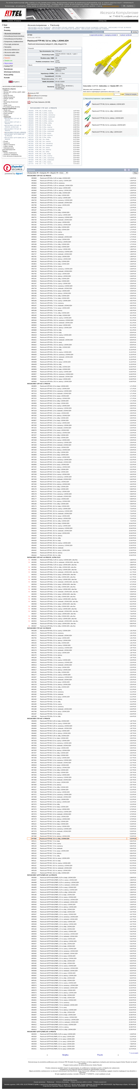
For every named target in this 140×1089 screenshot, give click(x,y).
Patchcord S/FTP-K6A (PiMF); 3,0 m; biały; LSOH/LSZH (57, 963)
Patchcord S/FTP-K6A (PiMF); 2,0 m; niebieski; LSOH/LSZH (59, 953)
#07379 (34, 831)
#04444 (34, 555)
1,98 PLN (133, 246)
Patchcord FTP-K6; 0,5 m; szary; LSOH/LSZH (54, 748)
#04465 (34, 887)
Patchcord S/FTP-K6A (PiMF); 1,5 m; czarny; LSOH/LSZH (58, 931)
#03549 (34, 582)
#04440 (34, 545)
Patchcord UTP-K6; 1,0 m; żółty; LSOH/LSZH (54, 418)
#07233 (34, 457)
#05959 (34, 371)
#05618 (34, 799)
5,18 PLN (133, 1036)
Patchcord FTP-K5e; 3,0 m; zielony (51, 699)
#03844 (34, 183)
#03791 (34, 256)
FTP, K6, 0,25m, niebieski (45, 117)
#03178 (34, 679)
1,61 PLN (133, 630)
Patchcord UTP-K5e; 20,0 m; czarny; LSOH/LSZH (55, 352)
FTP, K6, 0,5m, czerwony (44, 129)
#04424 (34, 349)
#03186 (34, 709)
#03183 (34, 699)
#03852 (34, 246)
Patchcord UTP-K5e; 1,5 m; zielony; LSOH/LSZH (55, 242)
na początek (134, 1053)
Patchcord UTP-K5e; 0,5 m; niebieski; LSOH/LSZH (56, 202)
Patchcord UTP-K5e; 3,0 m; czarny (51, 266)
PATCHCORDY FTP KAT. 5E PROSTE (120, 27)
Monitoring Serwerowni (11, 102)
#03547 (34, 626)
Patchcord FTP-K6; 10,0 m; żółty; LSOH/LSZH (54, 873)
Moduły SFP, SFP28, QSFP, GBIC (14, 92)
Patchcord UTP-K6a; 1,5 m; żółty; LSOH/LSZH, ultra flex (57, 596)
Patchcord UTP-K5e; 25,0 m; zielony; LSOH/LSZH (56, 381)
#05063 (34, 961)
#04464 (34, 728)
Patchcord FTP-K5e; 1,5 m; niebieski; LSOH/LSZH (56, 665)
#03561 (34, 599)
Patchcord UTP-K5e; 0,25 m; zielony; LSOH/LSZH (56, 190)
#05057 (34, 943)
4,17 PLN (133, 569)
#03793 (34, 291)
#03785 (34, 652)
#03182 (34, 694)
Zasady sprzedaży (39, 1082)
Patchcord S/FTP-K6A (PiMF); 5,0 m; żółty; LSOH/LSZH (57, 995)
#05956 (34, 381)
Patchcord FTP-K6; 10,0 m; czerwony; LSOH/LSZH (56, 865)
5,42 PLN (133, 929)
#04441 (34, 548)
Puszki (100, 1055)
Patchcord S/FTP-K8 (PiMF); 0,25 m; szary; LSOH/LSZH (57, 1034)
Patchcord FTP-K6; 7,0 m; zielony (50, 853)
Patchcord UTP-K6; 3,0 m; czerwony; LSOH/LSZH (56, 459)
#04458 (34, 731)
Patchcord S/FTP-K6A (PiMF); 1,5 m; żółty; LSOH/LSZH (57, 943)
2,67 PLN (133, 772)
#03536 (34, 604)
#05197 (34, 701)
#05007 (34, 242)
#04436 (34, 535)
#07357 (34, 753)
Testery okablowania (10, 153)
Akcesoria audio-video (11, 52)
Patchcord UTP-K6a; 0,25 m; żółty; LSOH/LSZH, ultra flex (58, 567)
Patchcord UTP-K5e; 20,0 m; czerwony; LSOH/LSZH (56, 354)
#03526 (34, 1036)
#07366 (34, 777)
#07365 (34, 784)
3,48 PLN (133, 894)
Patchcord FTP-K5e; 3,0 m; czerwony (52, 692)
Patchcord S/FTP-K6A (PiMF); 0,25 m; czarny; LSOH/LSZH (58, 880)
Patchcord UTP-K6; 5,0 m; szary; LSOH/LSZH (54, 481)
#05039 (34, 521)
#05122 (34, 855)
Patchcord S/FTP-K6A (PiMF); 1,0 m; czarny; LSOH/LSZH (58, 914)
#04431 (34, 526)
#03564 (34, 567)
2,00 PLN (133, 403)
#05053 (34, 931)
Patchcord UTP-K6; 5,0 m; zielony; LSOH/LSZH (55, 484)
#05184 (34, 929)
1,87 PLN (133, 645)
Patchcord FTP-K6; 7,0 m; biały (50, 841)
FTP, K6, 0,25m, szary (43, 119)
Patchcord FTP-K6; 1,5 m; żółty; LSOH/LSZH (54, 787)
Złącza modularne (9, 144)
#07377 (34, 821)
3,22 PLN (133, 454)
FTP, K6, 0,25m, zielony (44, 121)
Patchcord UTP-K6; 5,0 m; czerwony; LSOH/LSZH (56, 477)
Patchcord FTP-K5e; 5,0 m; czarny (51, 704)
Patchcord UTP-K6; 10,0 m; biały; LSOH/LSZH (54, 506)
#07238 (34, 474)
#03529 (34, 1044)
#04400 (34, 997)
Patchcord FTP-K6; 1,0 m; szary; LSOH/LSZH (54, 765)
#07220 (34, 415)
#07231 (34, 442)
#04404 (34, 1007)
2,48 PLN (133, 264)
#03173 (34, 645)
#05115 (34, 824)
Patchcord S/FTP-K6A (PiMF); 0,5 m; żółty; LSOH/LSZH (57, 909)
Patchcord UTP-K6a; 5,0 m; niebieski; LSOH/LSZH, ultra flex (59, 621)
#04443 (34, 552)
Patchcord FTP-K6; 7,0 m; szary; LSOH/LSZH (54, 851)
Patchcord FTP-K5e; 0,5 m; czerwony (52, 633)
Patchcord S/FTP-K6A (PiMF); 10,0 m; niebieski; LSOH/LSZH (59, 1022)
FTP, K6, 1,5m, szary (43, 162)
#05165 (34, 315)
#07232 (34, 452)
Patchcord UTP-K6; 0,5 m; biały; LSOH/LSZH (54, 386)
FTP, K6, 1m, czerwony (44, 143)
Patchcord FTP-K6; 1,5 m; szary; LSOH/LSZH (54, 782)
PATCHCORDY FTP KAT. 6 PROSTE (39, 29)
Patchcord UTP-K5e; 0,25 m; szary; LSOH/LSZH (55, 188)
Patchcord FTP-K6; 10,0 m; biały (50, 860)
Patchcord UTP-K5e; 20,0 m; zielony (51, 359)
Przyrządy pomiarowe (11, 44)
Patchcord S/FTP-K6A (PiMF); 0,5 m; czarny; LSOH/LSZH (58, 897)
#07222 (34, 418)
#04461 (34, 723)
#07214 (34, 393)
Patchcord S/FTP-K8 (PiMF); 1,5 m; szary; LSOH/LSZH (57, 1041)
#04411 (34, 1022)
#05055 (34, 941)
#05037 (34, 518)
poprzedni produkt (97, 35)
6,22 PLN (133, 599)
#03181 (34, 689)
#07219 (34, 410)
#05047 (34, 914)
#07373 (34, 809)
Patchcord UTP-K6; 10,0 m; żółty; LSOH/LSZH (54, 521)
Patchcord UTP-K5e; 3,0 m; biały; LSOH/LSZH (54, 264)
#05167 (34, 305)
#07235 (34, 467)
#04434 (34, 530)
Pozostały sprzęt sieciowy (12, 107)
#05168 (34, 310)
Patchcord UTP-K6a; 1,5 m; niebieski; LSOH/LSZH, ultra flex (59, 591)
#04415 (34, 332)
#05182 (34, 963)
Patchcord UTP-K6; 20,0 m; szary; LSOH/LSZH (55, 550)
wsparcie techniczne (36, 98)
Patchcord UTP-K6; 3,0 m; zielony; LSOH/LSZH (55, 467)
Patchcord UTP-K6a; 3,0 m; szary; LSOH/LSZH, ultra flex (58, 613)
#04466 (34, 877)
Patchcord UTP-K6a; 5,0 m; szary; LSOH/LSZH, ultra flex (58, 623)
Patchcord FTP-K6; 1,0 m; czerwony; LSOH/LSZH (55, 760)
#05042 (34, 902)
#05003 (34, 239)
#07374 (34, 814)
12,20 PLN (132, 980)
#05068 (34, 968)
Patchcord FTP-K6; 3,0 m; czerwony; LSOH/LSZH (55, 811)
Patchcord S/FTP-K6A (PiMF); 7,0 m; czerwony (54, 1002)
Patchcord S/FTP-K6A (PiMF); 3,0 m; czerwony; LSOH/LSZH (59, 968)
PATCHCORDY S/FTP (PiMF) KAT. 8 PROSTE (95, 29)
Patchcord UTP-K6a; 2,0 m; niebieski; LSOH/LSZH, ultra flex (59, 601)
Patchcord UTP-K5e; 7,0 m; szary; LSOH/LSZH (55, 308)
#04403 (34, 1005)
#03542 (34, 577)
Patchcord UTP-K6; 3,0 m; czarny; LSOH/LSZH (55, 457)
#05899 (34, 330)
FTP (56, 51)
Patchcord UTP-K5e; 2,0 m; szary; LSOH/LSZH (55, 256)
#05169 (34, 308)
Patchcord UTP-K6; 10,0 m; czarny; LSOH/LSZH (55, 508)
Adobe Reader (97, 1065)
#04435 (34, 533)
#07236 (34, 459)
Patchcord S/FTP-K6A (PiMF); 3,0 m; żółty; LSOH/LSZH (57, 978)
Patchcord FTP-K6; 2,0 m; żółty (50, 804)
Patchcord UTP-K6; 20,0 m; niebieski (51, 548)
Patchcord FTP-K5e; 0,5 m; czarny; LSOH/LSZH (55, 630)
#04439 (34, 543)
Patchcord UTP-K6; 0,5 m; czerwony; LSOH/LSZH (56, 391)
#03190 (34, 207)
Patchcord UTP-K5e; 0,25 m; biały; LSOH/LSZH (55, 178)
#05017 (34, 670)
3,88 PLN (133, 560)
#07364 (34, 780)
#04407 (34, 1014)
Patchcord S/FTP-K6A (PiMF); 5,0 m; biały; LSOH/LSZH (57, 980)
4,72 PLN (133, 579)
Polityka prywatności (100, 1082)
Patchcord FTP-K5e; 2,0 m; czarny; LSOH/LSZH (55, 674)
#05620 (34, 833)
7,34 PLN (133, 506)
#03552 (34, 611)
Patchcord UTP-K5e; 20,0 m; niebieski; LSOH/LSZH (56, 357)
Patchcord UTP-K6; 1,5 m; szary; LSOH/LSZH (54, 430)
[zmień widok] (125, 170)
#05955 (34, 376)
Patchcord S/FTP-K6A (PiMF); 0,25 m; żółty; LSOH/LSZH (58, 892)
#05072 (34, 988)
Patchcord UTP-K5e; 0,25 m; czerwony (52, 183)
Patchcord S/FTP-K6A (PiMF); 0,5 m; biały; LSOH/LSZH (57, 894)
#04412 (34, 1024)
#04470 (34, 890)
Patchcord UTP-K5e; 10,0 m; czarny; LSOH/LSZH (55, 318)
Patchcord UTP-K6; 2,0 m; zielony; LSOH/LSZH (55, 450)
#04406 (34, 1012)
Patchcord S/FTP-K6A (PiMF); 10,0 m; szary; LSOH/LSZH (58, 1024)
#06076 (34, 430)
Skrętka (65, 1055)
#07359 (34, 762)
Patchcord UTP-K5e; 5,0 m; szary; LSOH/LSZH (55, 291)
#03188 (34, 706)
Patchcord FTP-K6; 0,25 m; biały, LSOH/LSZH (54, 721)
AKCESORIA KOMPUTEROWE (12, 86)
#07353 (34, 740)
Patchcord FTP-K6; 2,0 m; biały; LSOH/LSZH (54, 789)
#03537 (34, 613)
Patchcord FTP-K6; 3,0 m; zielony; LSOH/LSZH (55, 819)
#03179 (34, 684)
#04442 (34, 550)
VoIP (5, 100)
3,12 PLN (133, 689)
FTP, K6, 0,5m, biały (43, 125)
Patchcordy (7, 116)
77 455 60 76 (118, 16)
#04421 (34, 340)
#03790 (34, 222)
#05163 (34, 327)
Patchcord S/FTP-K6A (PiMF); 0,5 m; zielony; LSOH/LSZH (58, 907)
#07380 (34, 836)
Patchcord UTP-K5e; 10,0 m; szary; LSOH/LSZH (55, 325)
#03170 (34, 635)
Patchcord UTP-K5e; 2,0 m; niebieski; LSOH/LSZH (56, 254)
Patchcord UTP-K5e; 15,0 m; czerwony (52, 337)
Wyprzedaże (8, 63)
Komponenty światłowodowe (13, 41)
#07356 (34, 743)
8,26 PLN (133, 963)
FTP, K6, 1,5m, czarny (43, 155)
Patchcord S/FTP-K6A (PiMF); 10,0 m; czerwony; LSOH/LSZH (59, 1019)
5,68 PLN (133, 489)
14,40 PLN (132, 367)
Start (5, 25)
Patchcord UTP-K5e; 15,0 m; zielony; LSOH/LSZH (56, 344)
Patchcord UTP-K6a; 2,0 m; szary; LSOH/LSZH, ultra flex (58, 604)
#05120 (34, 846)
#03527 (34, 1039)
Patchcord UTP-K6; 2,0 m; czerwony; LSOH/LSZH (56, 442)
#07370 (34, 802)
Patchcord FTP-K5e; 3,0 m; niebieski (51, 694)
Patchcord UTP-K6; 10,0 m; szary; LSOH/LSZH (55, 516)
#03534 (34, 584)
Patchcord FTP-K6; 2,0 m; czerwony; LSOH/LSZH (55, 794)
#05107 (34, 863)
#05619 (34, 816)
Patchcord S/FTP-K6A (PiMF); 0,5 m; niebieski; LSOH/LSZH (59, 902)
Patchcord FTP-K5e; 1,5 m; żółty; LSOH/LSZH (54, 672)
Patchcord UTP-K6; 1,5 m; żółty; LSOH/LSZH (54, 435)
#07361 (34, 760)
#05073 (34, 992)
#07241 (34, 477)
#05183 (34, 946)
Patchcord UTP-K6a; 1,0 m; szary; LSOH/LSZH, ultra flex (58, 584)
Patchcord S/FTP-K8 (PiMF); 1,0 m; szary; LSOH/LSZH (57, 1039)
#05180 (34, 503)
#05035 (34, 508)
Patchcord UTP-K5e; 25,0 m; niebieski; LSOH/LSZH (56, 376)
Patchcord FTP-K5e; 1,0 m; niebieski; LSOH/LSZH (56, 650)
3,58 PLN (133, 281)
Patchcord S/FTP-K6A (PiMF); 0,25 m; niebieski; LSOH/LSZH (59, 885)
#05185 (34, 912)
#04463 (34, 735)
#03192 (34, 224)
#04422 (34, 344)
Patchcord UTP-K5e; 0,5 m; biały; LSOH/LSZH (54, 195)
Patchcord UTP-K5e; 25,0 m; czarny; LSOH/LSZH (55, 371)
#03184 (34, 692)
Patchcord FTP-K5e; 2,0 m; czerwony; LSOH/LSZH (56, 677)
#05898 (34, 362)
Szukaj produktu (9, 55)
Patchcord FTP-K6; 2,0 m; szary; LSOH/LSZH (54, 799)
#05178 (34, 494)
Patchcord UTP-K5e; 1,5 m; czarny (51, 232)
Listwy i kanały (8, 146)
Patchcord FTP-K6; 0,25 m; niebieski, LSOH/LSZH (56, 728)
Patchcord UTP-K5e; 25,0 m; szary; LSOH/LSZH (55, 379)
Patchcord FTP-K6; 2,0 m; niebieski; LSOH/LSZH (55, 797)
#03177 (34, 674)
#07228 (34, 440)
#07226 (34, 425)
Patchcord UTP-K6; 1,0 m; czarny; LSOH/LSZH (55, 405)
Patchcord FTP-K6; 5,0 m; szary (50, 833)
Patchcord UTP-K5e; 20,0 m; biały (51, 349)
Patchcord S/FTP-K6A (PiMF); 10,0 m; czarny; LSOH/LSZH (58, 1017)
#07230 (34, 450)
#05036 (34, 513)
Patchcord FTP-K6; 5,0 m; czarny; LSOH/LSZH (55, 826)
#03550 (34, 591)
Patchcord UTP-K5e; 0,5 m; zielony (51, 207)
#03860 (34, 472)
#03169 (34, 630)
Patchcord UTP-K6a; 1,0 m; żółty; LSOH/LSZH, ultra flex (57, 587)
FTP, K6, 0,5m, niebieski (44, 131)
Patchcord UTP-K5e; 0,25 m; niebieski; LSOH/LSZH (56, 185)
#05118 (34, 848)
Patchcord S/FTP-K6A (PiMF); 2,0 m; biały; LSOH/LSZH (57, 946)
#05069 (34, 978)
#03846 (34, 190)
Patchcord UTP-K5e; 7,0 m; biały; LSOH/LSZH (54, 298)
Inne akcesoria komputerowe (12, 156)
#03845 (34, 180)
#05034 (34, 516)
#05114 (34, 806)
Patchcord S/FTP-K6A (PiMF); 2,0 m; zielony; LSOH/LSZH (58, 958)
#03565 (34, 562)
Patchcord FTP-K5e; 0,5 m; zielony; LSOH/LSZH (55, 640)
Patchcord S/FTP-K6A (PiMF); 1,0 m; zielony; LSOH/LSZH (58, 924)
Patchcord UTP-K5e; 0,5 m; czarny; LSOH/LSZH (55, 197)
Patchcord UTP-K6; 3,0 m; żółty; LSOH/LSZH (54, 469)
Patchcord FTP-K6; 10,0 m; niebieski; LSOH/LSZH (56, 868)
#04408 (34, 1017)
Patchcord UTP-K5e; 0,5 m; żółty (50, 210)
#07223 (34, 423)
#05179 (34, 489)
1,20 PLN (133, 195)
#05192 (34, 295)
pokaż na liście (126, 35)
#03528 (34, 1041)
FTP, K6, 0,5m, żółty (43, 137)
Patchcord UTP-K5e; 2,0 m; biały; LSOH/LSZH (54, 246)
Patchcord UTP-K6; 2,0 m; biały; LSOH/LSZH (54, 437)
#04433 (34, 528)
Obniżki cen (8, 60)
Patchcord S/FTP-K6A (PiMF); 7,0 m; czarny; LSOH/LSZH (58, 1000)
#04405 (34, 1010)
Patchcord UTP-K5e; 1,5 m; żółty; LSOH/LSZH (54, 244)
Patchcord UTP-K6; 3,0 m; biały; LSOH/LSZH (54, 454)
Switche (6, 90)
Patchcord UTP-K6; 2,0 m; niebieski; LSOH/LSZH (55, 445)
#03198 (34, 293)
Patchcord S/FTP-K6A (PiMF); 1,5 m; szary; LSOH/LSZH (57, 939)
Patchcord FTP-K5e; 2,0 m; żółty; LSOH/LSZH (54, 687)
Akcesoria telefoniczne (11, 50)
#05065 (34, 965)
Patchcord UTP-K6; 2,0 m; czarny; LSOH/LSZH (55, 440)
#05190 (34, 261)
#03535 (34, 594)
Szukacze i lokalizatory (11, 154)
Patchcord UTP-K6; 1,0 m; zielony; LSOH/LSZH (55, 415)
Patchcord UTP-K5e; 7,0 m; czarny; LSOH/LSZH (55, 300)
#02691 (34, 396)
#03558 (34, 569)
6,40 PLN (133, 946)
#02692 (34, 413)
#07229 (34, 445)
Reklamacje (50, 1082)
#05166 (34, 300)
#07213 (34, 388)
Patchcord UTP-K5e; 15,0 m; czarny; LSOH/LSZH (55, 335)
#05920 (34, 325)
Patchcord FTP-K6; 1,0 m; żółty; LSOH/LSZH (107, 132)
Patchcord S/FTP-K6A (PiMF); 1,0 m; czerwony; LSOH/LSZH (59, 916)
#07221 (34, 408)
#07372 (34, 804)
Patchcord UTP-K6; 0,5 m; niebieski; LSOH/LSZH (55, 393)
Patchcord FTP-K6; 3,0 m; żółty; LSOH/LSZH (107, 111)
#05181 (34, 980)
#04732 (34, 251)
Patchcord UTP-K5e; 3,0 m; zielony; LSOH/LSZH (55, 276)
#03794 (34, 638)
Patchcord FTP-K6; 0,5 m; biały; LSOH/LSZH (54, 738)
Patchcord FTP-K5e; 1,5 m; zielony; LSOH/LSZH (55, 670)
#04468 (34, 882)
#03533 (34, 574)
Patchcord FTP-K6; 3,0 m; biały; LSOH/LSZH (54, 806)
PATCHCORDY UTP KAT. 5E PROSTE (39, 27)
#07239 (34, 479)
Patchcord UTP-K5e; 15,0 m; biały (51, 332)
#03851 (34, 229)
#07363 (34, 775)
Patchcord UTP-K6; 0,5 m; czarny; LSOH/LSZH (55, 388)
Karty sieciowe (8, 95)
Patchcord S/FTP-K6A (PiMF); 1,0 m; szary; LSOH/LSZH (57, 921)
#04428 (34, 359)
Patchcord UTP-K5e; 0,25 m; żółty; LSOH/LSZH (55, 193)
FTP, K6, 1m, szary (42, 147)
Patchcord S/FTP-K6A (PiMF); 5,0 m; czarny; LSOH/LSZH (58, 983)
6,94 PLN (133, 841)
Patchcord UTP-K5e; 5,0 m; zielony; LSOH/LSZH (55, 293)
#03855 (34, 386)
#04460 (34, 726)
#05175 (34, 496)
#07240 (34, 484)
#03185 (34, 704)
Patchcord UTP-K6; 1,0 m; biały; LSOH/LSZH (54, 403)
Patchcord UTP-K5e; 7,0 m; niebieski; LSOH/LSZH (56, 305)
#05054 (34, 936)
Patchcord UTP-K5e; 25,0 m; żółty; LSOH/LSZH (55, 367)
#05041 (34, 897)
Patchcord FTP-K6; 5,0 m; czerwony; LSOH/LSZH (109, 125)
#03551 (34, 601)
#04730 (34, 200)
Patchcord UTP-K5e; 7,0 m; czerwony (52, 303)
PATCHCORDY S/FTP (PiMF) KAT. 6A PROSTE (66, 29)
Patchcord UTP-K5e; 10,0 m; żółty (51, 330)
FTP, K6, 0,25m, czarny (44, 113)
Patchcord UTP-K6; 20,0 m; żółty (50, 555)
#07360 (34, 767)
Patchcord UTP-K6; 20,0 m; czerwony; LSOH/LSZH (56, 545)
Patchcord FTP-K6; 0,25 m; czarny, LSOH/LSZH (55, 723)
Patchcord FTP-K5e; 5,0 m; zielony (51, 714)
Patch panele (8, 113)
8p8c (57, 67)
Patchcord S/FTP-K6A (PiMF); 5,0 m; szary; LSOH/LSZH (57, 990)
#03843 (34, 185)
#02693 (34, 447)
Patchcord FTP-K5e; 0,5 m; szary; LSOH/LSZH (55, 638)
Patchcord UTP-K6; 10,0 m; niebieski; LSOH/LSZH (56, 513)
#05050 (34, 916)
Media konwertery (9, 97)
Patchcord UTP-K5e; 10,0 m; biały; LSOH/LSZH (55, 315)
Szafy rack (7, 110)
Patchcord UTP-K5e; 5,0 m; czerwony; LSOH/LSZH (56, 286)
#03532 (34, 564)
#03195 (34, 266)
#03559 (34, 579)
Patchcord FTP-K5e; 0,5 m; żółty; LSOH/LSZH (54, 643)
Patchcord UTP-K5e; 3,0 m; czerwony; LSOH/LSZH (56, 269)
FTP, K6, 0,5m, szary (43, 133)
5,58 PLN (133, 589)
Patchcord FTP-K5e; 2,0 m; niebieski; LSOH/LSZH (56, 679)
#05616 (34, 765)
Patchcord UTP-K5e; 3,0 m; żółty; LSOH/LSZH (54, 278)
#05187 (34, 210)
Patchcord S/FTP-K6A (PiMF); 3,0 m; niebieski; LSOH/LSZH (59, 970)
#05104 (34, 755)
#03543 (34, 587)
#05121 (34, 841)
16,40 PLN (132, 997)
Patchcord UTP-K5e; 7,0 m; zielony (51, 310)
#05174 (34, 491)
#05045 (34, 909)
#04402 (34, 1002)
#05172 (34, 313)
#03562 (34, 609)
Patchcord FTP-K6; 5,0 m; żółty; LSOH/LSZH (54, 838)
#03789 (34, 205)
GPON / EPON (8, 98)
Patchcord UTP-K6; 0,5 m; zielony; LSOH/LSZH (55, 398)
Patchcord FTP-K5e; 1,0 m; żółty (50, 657)
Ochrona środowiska (62, 1082)
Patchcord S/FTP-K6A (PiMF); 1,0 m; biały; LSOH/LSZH (57, 912)
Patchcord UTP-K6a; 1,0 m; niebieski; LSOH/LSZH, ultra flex (59, 582)
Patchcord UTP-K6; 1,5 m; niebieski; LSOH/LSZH (55, 428)
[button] (14, 169)
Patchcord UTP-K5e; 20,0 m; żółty (51, 364)
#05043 (34, 907)
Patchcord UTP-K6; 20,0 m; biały (50, 540)
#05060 (34, 953)
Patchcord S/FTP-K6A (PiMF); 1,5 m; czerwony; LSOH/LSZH (59, 934)
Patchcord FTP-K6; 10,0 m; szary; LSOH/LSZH (55, 858)
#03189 (34, 197)
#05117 (34, 843)
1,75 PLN (133, 229)
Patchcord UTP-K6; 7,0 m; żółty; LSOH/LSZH (54, 503)
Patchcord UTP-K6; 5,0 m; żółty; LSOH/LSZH (54, 486)
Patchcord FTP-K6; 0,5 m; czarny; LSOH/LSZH (55, 740)
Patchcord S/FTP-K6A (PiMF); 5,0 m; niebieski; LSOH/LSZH (59, 988)
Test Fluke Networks (38, 102)
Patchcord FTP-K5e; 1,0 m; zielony (51, 655)
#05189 (34, 244)
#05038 (34, 511)
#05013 (34, 667)
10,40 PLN (132, 523)
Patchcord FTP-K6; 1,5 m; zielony (50, 784)
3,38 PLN (133, 1034)
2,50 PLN (133, 674)
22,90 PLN (132, 1014)
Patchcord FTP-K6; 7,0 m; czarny (50, 843)
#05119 (34, 853)
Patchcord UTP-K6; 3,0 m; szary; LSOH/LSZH (54, 464)
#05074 (34, 985)
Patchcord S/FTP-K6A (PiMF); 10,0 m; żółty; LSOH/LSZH (58, 1029)
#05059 (34, 948)
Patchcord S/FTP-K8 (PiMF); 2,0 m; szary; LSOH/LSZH (57, 1044)
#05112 (34, 873)
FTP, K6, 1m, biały (42, 139)
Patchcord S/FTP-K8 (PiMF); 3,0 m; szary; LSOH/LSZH (57, 1046)
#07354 (34, 745)
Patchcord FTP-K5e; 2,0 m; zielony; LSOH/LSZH (55, 684)
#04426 (34, 354)
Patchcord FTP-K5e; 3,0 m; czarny (51, 689)
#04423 (34, 347)
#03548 (34, 572)
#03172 (34, 633)
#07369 (34, 797)
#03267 (34, 677)
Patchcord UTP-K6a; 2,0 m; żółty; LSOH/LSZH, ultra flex (57, 606)
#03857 (34, 420)
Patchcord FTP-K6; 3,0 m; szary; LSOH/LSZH (54, 816)
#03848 (34, 178)
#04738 (34, 271)
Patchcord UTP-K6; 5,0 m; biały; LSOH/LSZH (54, 472)
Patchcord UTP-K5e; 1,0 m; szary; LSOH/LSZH (55, 222)
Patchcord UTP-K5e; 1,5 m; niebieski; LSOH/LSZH (56, 237)
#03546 (34, 616)
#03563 (34, 618)
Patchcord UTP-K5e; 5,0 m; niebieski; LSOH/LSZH (56, 288)
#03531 (34, 1049)
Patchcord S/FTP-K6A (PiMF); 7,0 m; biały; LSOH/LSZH (57, 997)
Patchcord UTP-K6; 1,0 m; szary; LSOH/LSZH (54, 413)
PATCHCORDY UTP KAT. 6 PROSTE (63, 27)
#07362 (34, 770)
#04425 (34, 352)
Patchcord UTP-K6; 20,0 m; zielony (51, 552)
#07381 (34, 829)
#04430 (34, 523)
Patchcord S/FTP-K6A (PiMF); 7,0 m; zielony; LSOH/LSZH (58, 1010)
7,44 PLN (133, 609)
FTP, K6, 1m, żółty (42, 151)
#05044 (34, 899)
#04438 (34, 540)
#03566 (34, 560)
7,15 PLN (133, 1041)
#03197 (34, 283)
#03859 (34, 454)
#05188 (34, 227)
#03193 (34, 249)
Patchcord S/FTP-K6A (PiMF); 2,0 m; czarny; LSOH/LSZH (58, 948)
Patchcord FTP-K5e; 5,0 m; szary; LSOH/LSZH (55, 711)
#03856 (34, 403)
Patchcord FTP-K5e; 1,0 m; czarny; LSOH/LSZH (55, 645)
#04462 (34, 733)
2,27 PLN (133, 755)
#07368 (34, 792)
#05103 (34, 738)
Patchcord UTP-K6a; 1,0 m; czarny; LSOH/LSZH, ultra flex (58, 579)
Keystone (7, 143)
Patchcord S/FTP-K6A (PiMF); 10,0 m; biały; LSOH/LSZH (58, 1014)
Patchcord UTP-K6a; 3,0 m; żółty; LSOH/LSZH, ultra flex (57, 616)
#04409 (34, 1019)
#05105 (34, 772)
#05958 (34, 369)
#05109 (34, 870)
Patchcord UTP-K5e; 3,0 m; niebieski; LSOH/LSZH (56, 271)
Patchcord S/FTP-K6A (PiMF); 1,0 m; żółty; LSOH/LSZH (57, 926)
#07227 (34, 435)
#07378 (34, 826)
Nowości (7, 58)
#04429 (34, 364)
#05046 (34, 921)
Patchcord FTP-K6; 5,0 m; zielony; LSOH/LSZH (108, 118)
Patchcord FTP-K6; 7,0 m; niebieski (51, 848)
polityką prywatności (111, 6)
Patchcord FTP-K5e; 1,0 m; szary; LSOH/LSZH (55, 652)
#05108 (34, 868)
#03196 (34, 276)
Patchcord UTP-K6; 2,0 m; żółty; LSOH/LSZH (54, 452)
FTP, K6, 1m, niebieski (43, 145)
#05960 (34, 379)
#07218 (34, 405)
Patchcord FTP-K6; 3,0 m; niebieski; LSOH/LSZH (55, 814)
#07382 (34, 838)
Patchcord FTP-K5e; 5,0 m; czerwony (52, 706)
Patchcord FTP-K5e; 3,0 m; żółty (50, 701)
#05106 (34, 858)
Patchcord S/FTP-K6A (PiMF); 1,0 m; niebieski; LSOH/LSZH (59, 919)
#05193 (34, 643)
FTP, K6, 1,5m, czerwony (44, 157)
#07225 (34, 432)
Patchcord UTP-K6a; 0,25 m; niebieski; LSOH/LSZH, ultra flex (59, 562)
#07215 (34, 398)
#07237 (34, 469)
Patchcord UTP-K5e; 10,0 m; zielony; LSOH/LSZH (56, 327)
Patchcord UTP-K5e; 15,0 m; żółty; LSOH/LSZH (55, 347)
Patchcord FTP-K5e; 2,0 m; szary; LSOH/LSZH (55, 682)
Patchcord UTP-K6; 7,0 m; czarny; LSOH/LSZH (55, 491)
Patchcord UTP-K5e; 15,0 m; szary (51, 342)
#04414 (34, 1029)
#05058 (34, 956)
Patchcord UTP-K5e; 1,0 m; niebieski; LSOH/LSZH (56, 220)
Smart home (7, 105)
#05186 (34, 894)
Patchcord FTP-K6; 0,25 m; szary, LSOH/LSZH (54, 731)
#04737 (34, 254)
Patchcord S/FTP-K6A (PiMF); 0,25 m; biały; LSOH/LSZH (58, 877)
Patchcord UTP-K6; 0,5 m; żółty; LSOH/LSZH (54, 401)
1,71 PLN (133, 386)
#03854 (34, 281)
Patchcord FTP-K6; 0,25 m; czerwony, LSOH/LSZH (56, 726)
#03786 (34, 682)
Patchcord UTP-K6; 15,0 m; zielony (51, 535)
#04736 (34, 220)
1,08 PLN (133, 178)
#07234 (34, 462)
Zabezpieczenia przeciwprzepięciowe (8, 148)
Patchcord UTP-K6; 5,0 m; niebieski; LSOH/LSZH (55, 479)
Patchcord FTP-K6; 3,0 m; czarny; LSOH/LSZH (55, 809)
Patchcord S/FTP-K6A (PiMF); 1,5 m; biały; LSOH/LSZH (57, 929)
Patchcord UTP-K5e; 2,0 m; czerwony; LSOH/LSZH (56, 251)
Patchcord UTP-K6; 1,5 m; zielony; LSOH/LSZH (55, 432)
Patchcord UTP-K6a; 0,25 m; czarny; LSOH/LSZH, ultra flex (59, 560)
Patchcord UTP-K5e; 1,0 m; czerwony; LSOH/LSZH (56, 217)
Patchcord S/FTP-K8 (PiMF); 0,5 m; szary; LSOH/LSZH (57, 1036)
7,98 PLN (133, 1044)
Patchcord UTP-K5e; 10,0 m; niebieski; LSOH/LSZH (56, 322)
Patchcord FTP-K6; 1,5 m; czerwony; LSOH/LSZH (55, 777)
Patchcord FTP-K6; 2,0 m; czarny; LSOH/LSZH (55, 792)
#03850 (34, 212)
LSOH (57, 55)
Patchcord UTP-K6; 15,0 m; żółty (50, 538)
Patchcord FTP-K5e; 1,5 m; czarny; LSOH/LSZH (55, 660)
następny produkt (110, 35)
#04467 (34, 880)
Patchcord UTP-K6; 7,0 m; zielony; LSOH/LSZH (55, 501)
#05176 (34, 501)
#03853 (34, 264)
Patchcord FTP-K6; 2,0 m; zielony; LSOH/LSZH (55, 802)
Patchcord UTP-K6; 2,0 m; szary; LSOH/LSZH (54, 447)
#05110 (34, 865)
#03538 (34, 623)
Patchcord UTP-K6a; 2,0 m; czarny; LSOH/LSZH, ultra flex (58, 599)
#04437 (34, 538)
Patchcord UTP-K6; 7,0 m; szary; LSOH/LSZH (54, 499)
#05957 (34, 374)
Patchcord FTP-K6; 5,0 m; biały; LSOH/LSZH (54, 824)
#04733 (34, 269)
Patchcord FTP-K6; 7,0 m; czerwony (51, 846)
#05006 (34, 232)
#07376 (34, 811)
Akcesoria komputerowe (12, 33)
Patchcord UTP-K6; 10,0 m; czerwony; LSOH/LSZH (56, 511)
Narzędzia (7, 47)
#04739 (34, 288)
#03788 (34, 711)
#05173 (34, 506)
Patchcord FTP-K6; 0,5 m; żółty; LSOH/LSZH (54, 753)
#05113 (34, 789)
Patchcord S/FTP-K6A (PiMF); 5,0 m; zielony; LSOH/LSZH (58, 992)
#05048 (34, 919)
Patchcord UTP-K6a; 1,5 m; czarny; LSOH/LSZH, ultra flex (58, 589)
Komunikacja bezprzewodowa (14, 36)
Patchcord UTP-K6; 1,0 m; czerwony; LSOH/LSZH (56, 408)
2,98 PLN (133, 877)
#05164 (34, 320)
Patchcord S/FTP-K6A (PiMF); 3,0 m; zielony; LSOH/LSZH (58, 975)
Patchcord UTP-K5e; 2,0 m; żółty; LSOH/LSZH (54, 261)
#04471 (34, 892)
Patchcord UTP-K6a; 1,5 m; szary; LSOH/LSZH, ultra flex (58, 594)
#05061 (34, 958)
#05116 (34, 851)
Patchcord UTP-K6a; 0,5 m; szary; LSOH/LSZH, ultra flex (58, 574)
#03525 (34, 1034)
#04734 (34, 286)
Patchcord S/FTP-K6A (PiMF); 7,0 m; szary (53, 1007)
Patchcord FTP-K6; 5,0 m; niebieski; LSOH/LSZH (108, 104)
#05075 (34, 995)
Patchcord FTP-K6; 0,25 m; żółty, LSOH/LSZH (54, 735)
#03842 (34, 188)
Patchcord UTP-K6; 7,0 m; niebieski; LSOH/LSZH (55, 496)
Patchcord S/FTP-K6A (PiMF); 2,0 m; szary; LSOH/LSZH (57, 956)
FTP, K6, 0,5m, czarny (43, 127)
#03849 (34, 195)
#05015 (34, 662)
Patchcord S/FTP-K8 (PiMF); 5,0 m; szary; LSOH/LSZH (57, 1049)
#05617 (34, 782)
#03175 (34, 655)
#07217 (34, 401)
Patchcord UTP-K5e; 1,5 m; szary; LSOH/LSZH (55, 239)
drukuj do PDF (34, 93)
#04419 (34, 335)
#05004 (34, 237)
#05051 (34, 926)
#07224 (34, 428)
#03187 (34, 714)
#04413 (34, 1027)
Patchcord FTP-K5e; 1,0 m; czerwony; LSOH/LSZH (56, 647)
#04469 (34, 885)
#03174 (34, 650)
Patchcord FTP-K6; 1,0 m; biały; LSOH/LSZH (54, 755)
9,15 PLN (133, 858)
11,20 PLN (132, 349)
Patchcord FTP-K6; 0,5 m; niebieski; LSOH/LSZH (55, 745)
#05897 (34, 342)
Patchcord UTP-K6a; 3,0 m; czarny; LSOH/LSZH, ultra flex (58, 609)
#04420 (34, 337)
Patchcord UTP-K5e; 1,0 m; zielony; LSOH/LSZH (55, 224)
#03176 (34, 647)
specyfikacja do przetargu (39, 95)
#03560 (34, 589)
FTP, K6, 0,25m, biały (43, 110)
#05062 (34, 951)
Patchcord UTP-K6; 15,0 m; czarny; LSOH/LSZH (55, 526)
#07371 (34, 794)
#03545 (34, 606)
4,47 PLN (133, 912)
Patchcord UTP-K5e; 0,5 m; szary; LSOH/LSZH (55, 205)
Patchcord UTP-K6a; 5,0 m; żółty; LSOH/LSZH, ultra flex (57, 626)
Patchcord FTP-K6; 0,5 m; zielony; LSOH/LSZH (55, 750)
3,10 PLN (133, 789)
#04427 (34, 357)
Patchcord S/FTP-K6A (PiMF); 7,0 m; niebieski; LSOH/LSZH (59, 1005)
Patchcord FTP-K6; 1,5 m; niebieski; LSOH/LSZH (55, 780)
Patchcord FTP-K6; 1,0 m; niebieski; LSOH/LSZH (55, 762)
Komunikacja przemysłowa (13, 39)
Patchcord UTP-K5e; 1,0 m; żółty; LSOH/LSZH (54, 227)
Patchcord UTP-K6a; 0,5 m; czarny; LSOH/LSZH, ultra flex (58, 569)
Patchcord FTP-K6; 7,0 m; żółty (50, 855)
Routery (6, 93)
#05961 (34, 367)
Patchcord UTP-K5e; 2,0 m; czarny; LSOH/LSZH (55, 249)
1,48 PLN (133, 212)
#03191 (34, 215)
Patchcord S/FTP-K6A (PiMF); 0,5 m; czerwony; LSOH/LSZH (59, 899)
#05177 (34, 499)
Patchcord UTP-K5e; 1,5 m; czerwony (52, 234)
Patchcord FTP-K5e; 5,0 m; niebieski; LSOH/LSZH (56, 709)
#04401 (34, 1000)
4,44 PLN (133, 704)
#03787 (34, 697)
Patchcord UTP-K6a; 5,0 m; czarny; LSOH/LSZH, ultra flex (58, 618)
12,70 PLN (132, 1049)
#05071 (34, 983)
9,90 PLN (133, 618)
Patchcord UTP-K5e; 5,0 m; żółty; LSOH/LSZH (54, 295)
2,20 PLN (133, 660)
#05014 (34, 665)
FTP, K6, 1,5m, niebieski (44, 159)
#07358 (34, 757)
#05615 (34, 748)
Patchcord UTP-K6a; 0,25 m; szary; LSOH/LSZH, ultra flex (58, 564)
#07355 (34, 750)
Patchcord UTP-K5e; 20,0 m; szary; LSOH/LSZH (55, 362)
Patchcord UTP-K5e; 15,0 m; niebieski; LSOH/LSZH (56, 340)
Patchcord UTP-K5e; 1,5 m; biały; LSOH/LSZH (54, 229)
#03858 (34, 437)
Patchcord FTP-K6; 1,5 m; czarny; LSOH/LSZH (55, 775)
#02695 (34, 481)
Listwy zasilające (9, 111)
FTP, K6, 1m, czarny (43, 141)
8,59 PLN (133, 332)
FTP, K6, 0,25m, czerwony (45, 115)
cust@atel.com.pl (131, 16)
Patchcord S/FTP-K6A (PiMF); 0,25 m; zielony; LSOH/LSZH (58, 890)
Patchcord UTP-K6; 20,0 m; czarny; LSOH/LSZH (55, 543)
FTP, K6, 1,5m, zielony (44, 164)
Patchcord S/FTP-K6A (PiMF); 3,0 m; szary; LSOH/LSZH (57, 973)
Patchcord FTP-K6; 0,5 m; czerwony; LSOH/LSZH (55, 743)
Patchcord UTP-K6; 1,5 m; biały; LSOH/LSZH (54, 420)
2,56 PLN (133, 437)
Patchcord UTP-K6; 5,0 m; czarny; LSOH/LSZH (55, 474)
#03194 (34, 259)
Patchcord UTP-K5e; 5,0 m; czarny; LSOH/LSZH (55, 283)
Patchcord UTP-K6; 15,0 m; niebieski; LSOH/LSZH (56, 530)
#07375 (34, 819)
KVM (5, 103)
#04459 (34, 721)
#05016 (34, 660)
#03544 (34, 596)
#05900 (34, 322)
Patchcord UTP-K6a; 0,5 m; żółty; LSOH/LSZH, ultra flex (57, 577)
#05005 (34, 234)
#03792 (34, 273)
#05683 (34, 318)
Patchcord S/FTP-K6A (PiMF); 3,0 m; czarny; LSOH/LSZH (58, 965)
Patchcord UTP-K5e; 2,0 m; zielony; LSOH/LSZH (55, 259)
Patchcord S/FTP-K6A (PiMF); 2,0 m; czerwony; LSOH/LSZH (59, 951)
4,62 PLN (133, 298)
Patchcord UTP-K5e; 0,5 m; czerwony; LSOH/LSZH (56, 200)
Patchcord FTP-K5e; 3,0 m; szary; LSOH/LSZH (55, 697)
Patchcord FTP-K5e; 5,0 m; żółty (50, 716)
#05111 (34, 860)
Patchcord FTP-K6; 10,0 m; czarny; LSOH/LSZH (55, 863)
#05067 (34, 975)
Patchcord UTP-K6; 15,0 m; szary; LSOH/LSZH (55, 533)
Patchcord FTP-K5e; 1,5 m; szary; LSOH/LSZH (55, 667)
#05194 (34, 657)
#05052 (34, 939)
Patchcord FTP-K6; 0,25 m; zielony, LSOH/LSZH (55, 733)
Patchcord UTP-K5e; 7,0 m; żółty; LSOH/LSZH (54, 313)
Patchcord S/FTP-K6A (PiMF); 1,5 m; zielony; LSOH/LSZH (58, 941)
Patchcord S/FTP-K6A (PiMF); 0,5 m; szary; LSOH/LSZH (57, 904)
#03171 (34, 640)
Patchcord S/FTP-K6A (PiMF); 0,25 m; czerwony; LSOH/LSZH (59, 882)
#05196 (34, 687)
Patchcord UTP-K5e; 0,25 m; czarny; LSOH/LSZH (55, 180)
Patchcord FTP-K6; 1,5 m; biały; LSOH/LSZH (54, 772)
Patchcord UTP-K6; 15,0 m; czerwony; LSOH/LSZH (56, 528)
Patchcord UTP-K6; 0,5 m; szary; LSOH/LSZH (54, 396)
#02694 (34, 464)
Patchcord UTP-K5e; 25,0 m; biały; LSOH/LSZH (55, 369)
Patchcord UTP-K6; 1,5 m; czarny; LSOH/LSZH (55, 423)
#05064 (34, 973)
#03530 (34, 1046)
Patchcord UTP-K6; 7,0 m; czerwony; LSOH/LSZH (56, 494)
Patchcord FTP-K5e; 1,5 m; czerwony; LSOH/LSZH (56, 662)
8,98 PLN (133, 1046)
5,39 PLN (133, 824)
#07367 (34, 787)
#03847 (34, 193)
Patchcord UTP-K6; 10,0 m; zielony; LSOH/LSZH (55, 518)
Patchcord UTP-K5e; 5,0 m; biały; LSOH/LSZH (54, 281)
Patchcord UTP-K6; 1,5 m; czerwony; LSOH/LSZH (56, 425)
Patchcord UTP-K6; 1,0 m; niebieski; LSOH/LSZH (55, 410)
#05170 (34, 303)
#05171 (34, 298)
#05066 (34, 970)
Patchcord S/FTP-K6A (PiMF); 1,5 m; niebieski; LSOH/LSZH (59, 936)
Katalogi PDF (8, 66)
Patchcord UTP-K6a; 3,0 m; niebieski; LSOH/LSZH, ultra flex (59, 611)
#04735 (34, 202)
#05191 (34, 278)
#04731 (34, 217)
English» (16, 81)
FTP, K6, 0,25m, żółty (43, 123)
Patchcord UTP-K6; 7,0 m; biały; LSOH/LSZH (54, 489)
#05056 (34, 934)
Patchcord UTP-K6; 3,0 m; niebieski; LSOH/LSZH (55, 462)
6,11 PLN (133, 315)
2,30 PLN (133, 420)
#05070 (34, 990)
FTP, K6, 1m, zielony (43, 149)
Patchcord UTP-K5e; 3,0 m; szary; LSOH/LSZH (55, 273)
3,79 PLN (133, 806)
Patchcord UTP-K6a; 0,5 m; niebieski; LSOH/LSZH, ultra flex (59, 572)
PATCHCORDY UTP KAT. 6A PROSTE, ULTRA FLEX (91, 27)
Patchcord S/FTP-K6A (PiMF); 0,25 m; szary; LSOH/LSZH (58, 887)
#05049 (34, 924)
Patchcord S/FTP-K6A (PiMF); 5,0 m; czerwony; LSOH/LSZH (59, 985)
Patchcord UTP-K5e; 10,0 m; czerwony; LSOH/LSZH (56, 320)
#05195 (34, 672)
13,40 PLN (132, 540)
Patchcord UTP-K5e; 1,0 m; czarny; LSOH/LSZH (55, 215)
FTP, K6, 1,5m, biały (43, 153)
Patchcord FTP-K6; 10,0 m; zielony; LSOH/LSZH (55, 870)
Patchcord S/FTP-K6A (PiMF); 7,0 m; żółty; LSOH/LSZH (57, 1012)
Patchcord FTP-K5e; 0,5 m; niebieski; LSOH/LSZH (56, 635)
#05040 (34, 904)
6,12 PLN (133, 1039)
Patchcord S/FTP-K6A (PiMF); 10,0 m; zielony (54, 1027)
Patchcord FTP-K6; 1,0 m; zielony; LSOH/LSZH (55, 767)
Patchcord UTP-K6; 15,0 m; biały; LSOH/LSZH (54, 523)
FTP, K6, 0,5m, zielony (44, 135)
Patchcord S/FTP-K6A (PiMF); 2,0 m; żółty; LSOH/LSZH (57, 961)
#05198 (34, 716)
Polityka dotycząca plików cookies (81, 1082)
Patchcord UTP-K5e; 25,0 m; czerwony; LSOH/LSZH (56, 374)
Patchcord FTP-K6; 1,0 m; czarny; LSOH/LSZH (55, 757)
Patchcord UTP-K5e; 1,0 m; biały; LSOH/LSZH (54, 212)
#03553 (34, 621)
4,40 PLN (133, 472)
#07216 (34, 391)
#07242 (34, 486)
